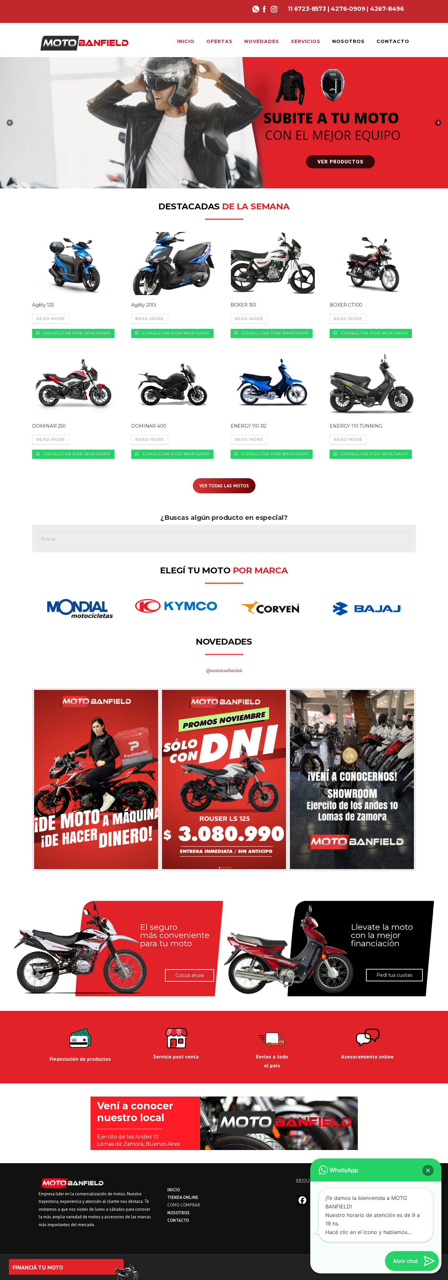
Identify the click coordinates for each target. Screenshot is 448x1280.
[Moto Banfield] (84, 42)
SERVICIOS (305, 41)
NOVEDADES (261, 41)
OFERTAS (219, 41)
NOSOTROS (348, 41)
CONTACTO (393, 41)
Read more (50, 318)
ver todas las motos (224, 486)
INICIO (185, 41)
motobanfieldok (226, 670)
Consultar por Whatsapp (76, 333)
